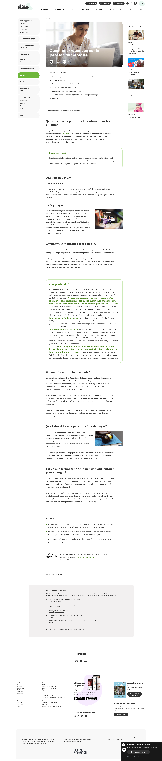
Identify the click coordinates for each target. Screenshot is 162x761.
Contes (22, 103)
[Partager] (76, 661)
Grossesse (45, 10)
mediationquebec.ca (55, 601)
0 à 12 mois (59, 10)
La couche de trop (47, 695)
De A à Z (19, 683)
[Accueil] (25, 6)
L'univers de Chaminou (49, 688)
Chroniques (20, 701)
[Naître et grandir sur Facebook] (78, 716)
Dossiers (123, 10)
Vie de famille (60, 19)
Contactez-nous (47, 708)
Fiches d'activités (26, 97)
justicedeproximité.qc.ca (67, 626)
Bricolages (23, 100)
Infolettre (106, 3)
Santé (22, 115)
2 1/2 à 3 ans (24, 32)
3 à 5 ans (85, 10)
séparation (67, 133)
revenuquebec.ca (78, 629)
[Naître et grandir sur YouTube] (86, 716)
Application (92, 3)
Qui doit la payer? (58, 80)
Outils (44, 683)
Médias (44, 704)
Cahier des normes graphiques (51, 706)
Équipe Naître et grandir (86, 557)
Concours (120, 3)
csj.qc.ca (51, 617)
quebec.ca (52, 622)
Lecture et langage (27, 39)
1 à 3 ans (72, 10)
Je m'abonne (121, 714)
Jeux (21, 109)
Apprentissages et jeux (27, 90)
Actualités (112, 10)
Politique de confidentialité (50, 703)
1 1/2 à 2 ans (24, 26)
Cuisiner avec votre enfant (26, 58)
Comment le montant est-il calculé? (65, 84)
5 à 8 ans (98, 10)
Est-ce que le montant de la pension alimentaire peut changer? (75, 95)
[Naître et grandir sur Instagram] (75, 716)
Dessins (22, 106)
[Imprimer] (85, 661)
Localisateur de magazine (134, 694)
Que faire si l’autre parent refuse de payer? (68, 91)
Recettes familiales (26, 62)
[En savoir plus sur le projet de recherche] (124, 749)
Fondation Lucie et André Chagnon (36, 743)
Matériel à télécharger (49, 686)
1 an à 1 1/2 (23, 24)
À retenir (55, 98)
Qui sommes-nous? (48, 699)
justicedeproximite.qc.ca (56, 612)
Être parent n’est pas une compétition (53, 697)
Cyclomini (45, 690)
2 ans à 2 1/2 (24, 29)
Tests (43, 684)
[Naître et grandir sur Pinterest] (82, 716)
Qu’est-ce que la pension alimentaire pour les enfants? (72, 77)
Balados (132, 10)
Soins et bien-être (27, 69)
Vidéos (142, 10)
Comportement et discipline (27, 46)
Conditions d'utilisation (49, 701)
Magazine (20, 704)
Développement (26, 21)
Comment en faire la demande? (64, 87)
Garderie (23, 82)
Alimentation (25, 54)
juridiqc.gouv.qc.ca (54, 607)
